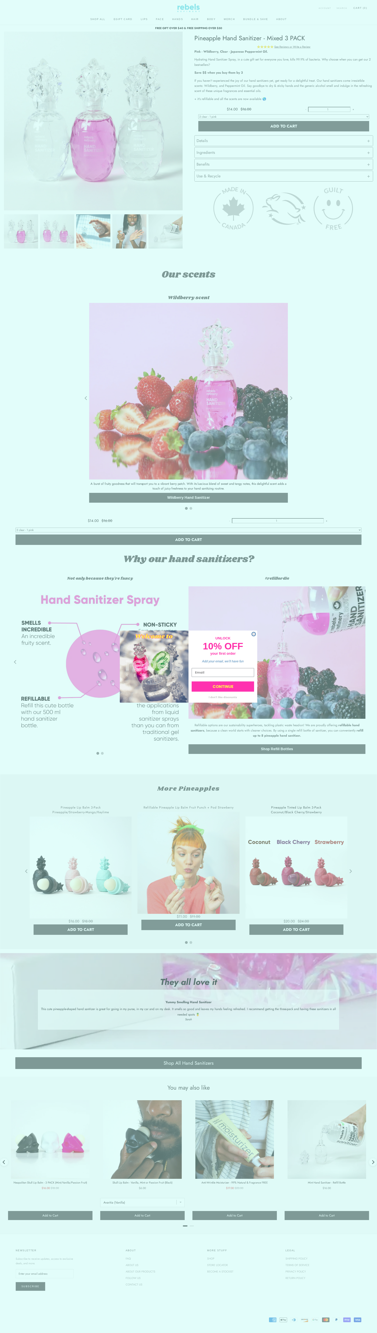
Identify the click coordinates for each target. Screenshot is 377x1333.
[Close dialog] (254, 634)
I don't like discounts (223, 697)
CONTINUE (223, 686)
